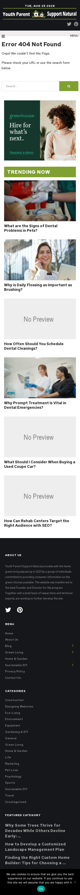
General (10, 738)
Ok (41, 888)
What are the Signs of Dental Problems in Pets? (30, 228)
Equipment (12, 725)
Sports (10, 782)
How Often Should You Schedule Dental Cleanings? (34, 346)
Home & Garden (16, 659)
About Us (11, 639)
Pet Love (11, 770)
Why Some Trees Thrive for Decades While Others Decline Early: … (35, 830)
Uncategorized (15, 802)
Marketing (12, 763)
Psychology (13, 776)
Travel (9, 795)
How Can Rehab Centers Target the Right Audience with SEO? (36, 523)
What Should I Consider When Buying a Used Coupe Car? (39, 464)
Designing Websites (19, 706)
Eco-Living (12, 713)
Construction (14, 700)
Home (9, 633)
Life (8, 757)
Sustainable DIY (16, 665)
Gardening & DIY (17, 732)
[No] (75, 882)
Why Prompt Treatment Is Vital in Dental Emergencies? (35, 405)
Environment (14, 719)
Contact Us (13, 678)
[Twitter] (69, 23)
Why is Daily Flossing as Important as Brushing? (38, 287)
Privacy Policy (15, 671)
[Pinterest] (76, 23)
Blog (8, 646)
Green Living (14, 652)
